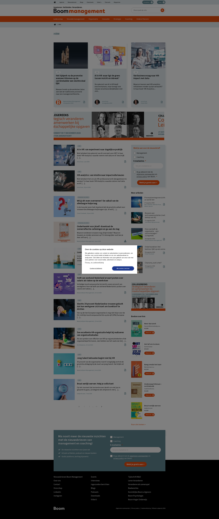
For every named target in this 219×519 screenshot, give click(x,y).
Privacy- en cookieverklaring (94, 262)
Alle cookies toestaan (123, 268)
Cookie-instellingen (96, 268)
